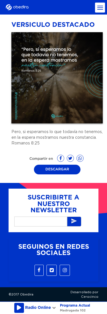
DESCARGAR (57, 169)
